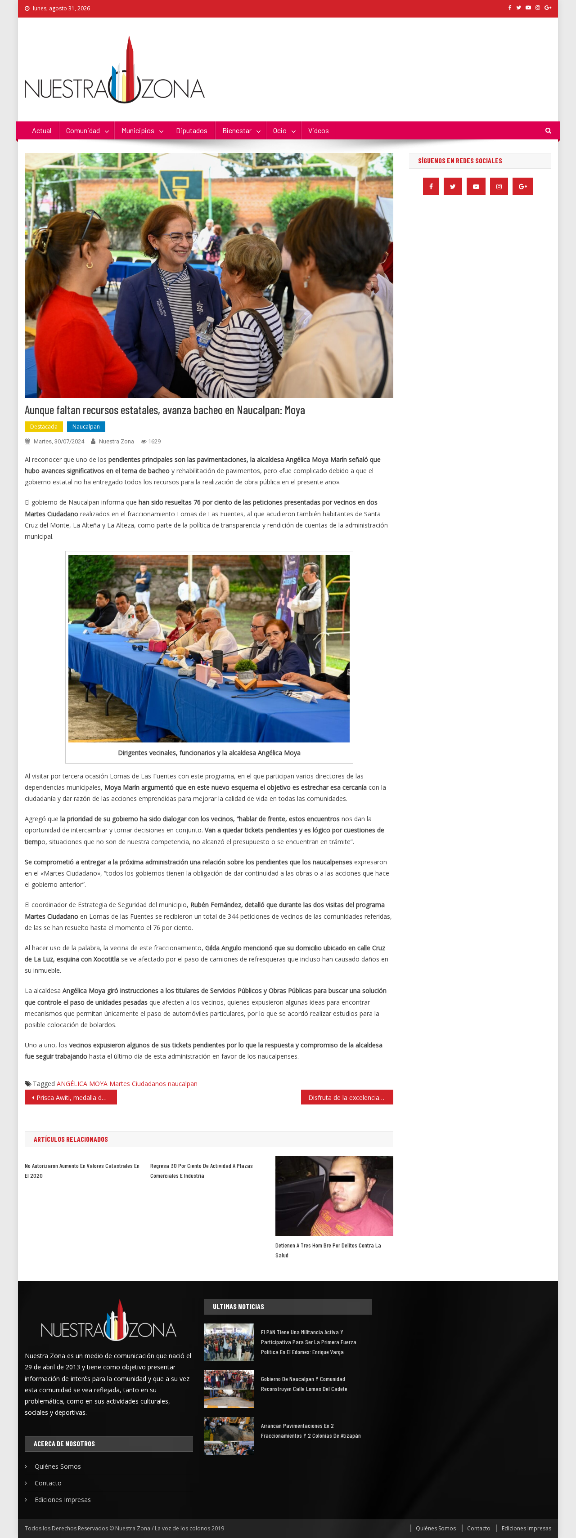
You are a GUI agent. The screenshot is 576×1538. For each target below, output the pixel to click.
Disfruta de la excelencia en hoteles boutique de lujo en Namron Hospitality (350, 1097)
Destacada (44, 426)
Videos (318, 130)
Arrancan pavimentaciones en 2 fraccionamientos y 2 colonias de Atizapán (311, 1430)
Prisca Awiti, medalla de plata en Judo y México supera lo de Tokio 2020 (76, 1097)
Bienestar (237, 130)
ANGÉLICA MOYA (82, 1083)
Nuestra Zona (116, 441)
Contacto (48, 1483)
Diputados (191, 130)
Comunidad (83, 130)
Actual (41, 130)
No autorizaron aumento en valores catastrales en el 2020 (82, 1170)
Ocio (280, 130)
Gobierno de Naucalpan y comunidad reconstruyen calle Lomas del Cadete (304, 1383)
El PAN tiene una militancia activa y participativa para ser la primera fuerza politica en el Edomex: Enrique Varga (308, 1341)
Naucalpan (86, 426)
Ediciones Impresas (63, 1499)
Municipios (138, 130)
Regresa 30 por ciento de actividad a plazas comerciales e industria (201, 1170)
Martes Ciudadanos (137, 1083)
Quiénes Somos (58, 1466)
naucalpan (183, 1083)
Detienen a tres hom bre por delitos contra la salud (328, 1250)
